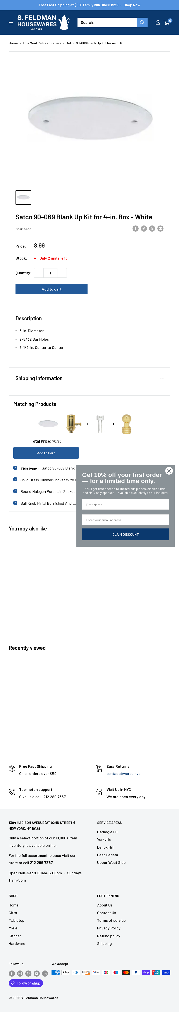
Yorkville (104, 839)
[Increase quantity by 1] (62, 272)
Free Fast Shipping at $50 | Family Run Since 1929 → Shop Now (89, 5)
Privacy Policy (108, 927)
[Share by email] (160, 228)
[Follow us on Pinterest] (28, 973)
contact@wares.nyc (123, 773)
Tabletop (16, 920)
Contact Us (106, 912)
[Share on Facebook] (136, 228)
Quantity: (23, 272)
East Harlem (107, 854)
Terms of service (111, 920)
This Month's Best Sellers (41, 43)
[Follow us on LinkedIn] (45, 973)
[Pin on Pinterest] (144, 228)
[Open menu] (11, 22)
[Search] (142, 22)
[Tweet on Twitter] (152, 228)
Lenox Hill (105, 847)
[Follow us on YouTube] (37, 973)
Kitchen (15, 935)
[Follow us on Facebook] (12, 973)
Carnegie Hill (107, 831)
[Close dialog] (169, 471)
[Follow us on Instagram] (20, 973)
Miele (13, 927)
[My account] (158, 22)
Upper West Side (111, 862)
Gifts (13, 912)
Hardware (17, 943)
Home (13, 43)
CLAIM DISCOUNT (125, 534)
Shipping (104, 943)
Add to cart (52, 289)
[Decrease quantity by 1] (38, 272)
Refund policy (108, 935)
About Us (105, 905)
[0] (166, 22)
